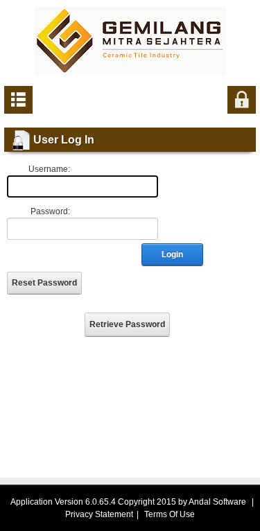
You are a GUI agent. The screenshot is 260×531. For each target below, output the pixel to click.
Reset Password (44, 283)
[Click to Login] (241, 99)
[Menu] (18, 99)
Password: (50, 211)
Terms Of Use (169, 514)
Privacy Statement (99, 514)
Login (172, 254)
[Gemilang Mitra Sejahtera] (130, 41)
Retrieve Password (127, 324)
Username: (49, 169)
